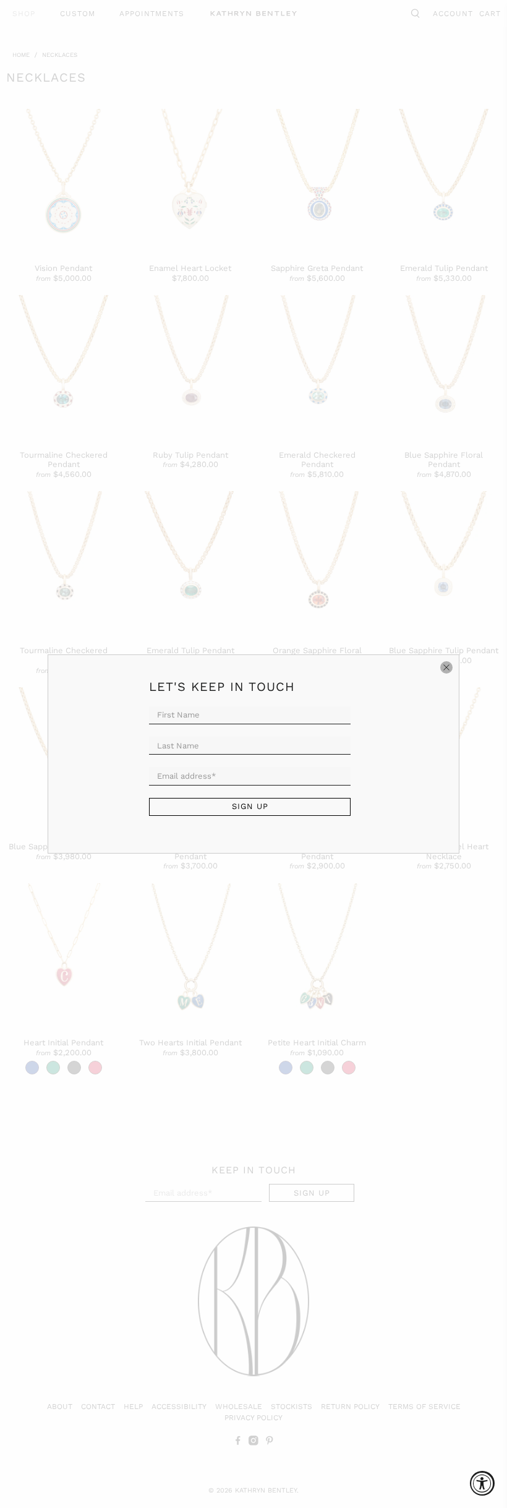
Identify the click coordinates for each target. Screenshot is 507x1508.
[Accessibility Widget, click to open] (482, 1483)
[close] (446, 667)
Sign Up (250, 806)
